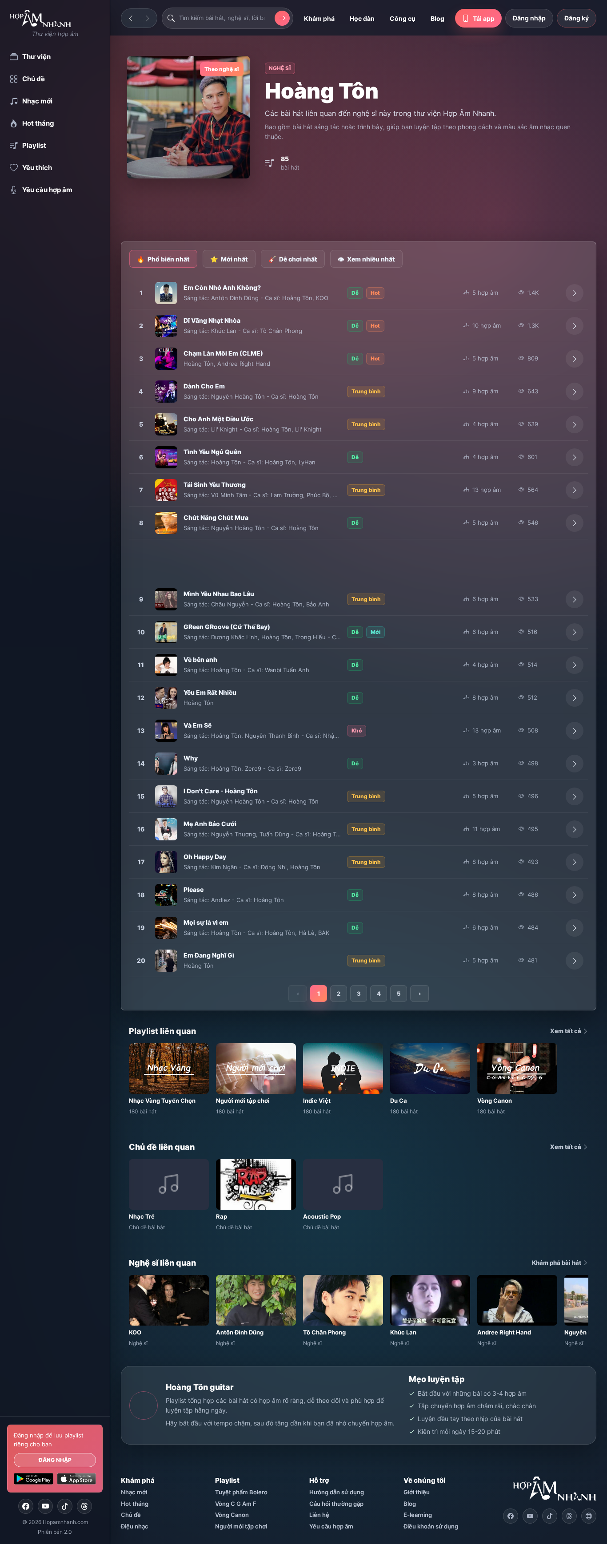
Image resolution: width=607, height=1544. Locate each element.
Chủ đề (131, 1514)
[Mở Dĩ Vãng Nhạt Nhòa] (574, 326)
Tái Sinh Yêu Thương (215, 484)
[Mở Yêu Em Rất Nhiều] (574, 698)
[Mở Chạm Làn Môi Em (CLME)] (574, 359)
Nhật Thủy (337, 735)
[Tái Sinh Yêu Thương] (166, 490)
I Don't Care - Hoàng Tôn (221, 791)
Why (191, 758)
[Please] (166, 895)
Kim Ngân (224, 867)
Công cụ (402, 18)
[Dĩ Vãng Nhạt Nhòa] (166, 326)
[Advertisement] (358, 211)
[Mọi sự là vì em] (166, 928)
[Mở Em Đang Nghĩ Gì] (574, 961)
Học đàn (362, 18)
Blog (437, 18)
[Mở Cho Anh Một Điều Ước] (574, 424)
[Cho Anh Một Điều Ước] (166, 424)
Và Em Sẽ (198, 725)
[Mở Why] (574, 763)
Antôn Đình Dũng (235, 297)
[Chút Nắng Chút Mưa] (166, 523)
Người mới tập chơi (241, 1526)
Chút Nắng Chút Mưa (216, 517)
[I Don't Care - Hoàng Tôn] (166, 796)
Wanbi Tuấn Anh (287, 669)
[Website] (588, 1516)
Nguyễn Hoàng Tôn (238, 396)
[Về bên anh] (166, 665)
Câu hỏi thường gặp (336, 1503)
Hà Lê (307, 932)
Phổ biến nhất (163, 259)
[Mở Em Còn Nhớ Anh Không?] (574, 293)
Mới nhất (229, 259)
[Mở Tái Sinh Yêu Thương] (574, 490)
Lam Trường (287, 495)
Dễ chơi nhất (292, 259)
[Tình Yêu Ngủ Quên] (166, 457)
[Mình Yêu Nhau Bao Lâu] (166, 599)
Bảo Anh (317, 604)
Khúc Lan (223, 330)
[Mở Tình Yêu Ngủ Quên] (574, 457)
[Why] (166, 763)
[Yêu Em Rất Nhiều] (166, 698)
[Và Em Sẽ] (166, 731)
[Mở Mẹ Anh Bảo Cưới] (574, 829)
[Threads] (84, 1506)
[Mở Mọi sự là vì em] (574, 928)
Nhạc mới (134, 1492)
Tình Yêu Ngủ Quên (212, 451)
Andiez (220, 899)
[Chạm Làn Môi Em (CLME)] (166, 359)
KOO (322, 297)
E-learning (417, 1514)
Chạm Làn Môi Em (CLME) (223, 353)
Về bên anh (200, 659)
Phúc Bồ (318, 495)
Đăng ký (576, 18)
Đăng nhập (55, 1460)
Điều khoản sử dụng (430, 1526)
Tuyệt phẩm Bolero (241, 1492)
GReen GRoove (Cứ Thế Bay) (227, 626)
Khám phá (319, 18)
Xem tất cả (566, 1030)
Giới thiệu (416, 1492)
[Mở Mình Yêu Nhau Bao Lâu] (574, 599)
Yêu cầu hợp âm (331, 1526)
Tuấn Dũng (274, 834)
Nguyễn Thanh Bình (272, 735)
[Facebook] (25, 1506)
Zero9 (253, 768)
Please (194, 889)
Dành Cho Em (204, 386)
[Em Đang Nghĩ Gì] (166, 961)
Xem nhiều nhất (366, 259)
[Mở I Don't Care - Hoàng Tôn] (574, 796)
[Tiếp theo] (147, 18)
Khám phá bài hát (557, 1262)
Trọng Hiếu (310, 637)
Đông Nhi (274, 867)
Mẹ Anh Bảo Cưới (210, 823)
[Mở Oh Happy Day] (574, 862)
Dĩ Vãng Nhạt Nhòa (212, 320)
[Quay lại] (130, 18)
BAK (323, 932)
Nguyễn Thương (233, 834)
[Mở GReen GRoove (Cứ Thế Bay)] (574, 632)
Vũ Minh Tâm (229, 495)
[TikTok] (64, 1506)
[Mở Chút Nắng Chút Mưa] (574, 523)
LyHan (307, 462)
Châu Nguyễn (230, 604)
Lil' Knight (224, 429)
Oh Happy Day (205, 856)
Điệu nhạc (134, 1526)
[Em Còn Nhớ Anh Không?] (166, 293)
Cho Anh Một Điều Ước (218, 419)
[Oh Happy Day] (166, 862)
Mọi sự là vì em (206, 922)
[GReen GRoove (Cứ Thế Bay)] (166, 632)
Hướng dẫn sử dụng (336, 1492)
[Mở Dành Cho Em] (574, 391)
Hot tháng (134, 1503)
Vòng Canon (232, 1514)
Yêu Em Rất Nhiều (210, 692)
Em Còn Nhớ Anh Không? (222, 287)
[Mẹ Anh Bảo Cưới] (166, 829)
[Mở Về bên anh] (574, 665)
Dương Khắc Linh (234, 637)
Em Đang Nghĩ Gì (209, 955)
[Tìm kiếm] (282, 18)
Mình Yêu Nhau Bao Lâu (219, 594)
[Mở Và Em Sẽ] (574, 731)
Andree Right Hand (243, 363)
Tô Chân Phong (281, 330)
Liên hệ (319, 1514)
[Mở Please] (574, 895)
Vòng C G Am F (235, 1503)
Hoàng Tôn (297, 297)
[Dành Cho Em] (166, 391)
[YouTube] (45, 1506)
